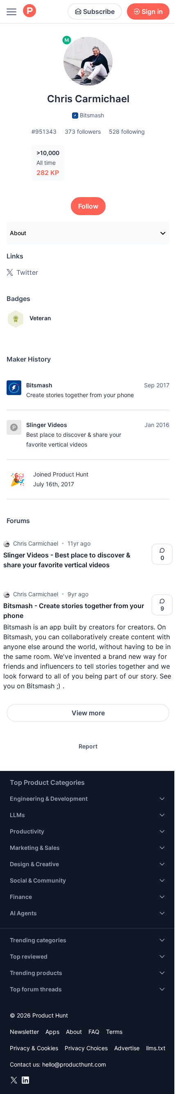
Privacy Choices (86, 1048)
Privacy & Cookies (34, 1048)
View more (88, 713)
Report (88, 746)
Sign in (152, 11)
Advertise (127, 1048)
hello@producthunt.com (74, 1064)
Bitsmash (39, 385)
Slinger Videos (46, 424)
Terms (114, 1031)
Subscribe (99, 11)
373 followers (83, 131)
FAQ (93, 1031)
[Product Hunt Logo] (29, 11)
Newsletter (24, 1031)
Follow (88, 206)
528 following (127, 131)
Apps (52, 1031)
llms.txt (155, 1048)
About (18, 232)
